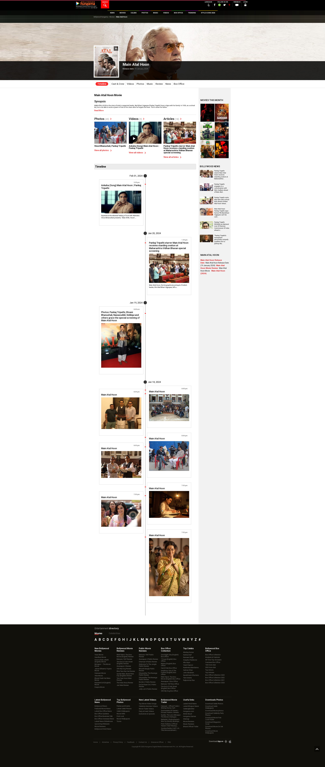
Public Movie (145, 649)
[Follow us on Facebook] (214, 5)
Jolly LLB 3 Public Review (148, 689)
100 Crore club (210, 665)
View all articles (171, 157)
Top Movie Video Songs (147, 704)
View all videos (136, 152)
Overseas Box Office (212, 662)
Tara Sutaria (187, 678)
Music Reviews (188, 724)
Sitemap (186, 719)
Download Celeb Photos (214, 704)
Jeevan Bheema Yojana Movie (103, 670)
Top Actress (209, 672)
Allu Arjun (186, 662)
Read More (99, 110)
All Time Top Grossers (213, 660)
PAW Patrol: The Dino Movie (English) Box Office (170, 678)
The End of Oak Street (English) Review (125, 663)
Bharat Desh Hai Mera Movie (102, 679)
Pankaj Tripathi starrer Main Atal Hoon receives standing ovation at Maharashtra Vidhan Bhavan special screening (179, 149)
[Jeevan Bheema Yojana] (207, 149)
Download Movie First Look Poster (213, 718)
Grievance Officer (157, 742)
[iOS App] (230, 741)
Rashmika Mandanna (191, 667)
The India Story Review (125, 683)
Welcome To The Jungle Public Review (147, 665)
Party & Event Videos (146, 711)
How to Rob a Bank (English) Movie (102, 661)
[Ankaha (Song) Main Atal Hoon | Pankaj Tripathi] (145, 134)
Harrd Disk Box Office (169, 668)
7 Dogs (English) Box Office (168, 660)
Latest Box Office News (103, 711)
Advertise (105, 742)
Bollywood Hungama (101, 17)
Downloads (214, 700)
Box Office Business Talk (104, 716)
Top (188, 648)
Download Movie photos (214, 711)
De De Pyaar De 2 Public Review (147, 685)
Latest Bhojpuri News (191, 706)
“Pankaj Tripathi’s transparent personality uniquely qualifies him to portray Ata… (221, 239)
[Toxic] (207, 113)
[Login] (245, 5)
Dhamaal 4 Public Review (148, 662)
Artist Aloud (187, 714)
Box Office (166, 649)
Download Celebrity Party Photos (214, 714)
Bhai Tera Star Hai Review (126, 671)
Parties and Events (123, 706)
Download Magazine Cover (213, 723)
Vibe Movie (99, 676)
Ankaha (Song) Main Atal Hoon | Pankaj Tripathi (144, 147)
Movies (112, 17)
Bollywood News (101, 706)
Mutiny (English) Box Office (168, 664)
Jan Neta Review (123, 685)
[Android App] (226, 741)
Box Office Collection (213, 655)
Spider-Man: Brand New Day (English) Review (125, 675)
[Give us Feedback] (236, 5)
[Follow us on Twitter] (224, 5)
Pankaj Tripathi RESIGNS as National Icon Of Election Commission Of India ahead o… (221, 226)
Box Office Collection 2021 (215, 680)
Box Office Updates (102, 714)
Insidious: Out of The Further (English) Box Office (168, 672)
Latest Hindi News (190, 704)
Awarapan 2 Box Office (169, 681)
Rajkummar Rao (189, 680)
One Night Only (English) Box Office (170, 656)
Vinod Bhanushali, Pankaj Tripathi (110, 146)
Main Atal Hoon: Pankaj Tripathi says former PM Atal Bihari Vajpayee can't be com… (221, 213)
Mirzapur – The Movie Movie (102, 665)
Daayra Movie (99, 687)
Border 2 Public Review (147, 682)
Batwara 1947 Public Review (146, 656)
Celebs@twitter (188, 709)
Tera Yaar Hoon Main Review (124, 679)
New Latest (147, 700)
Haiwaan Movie (100, 673)
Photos (101, 119)
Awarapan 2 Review (124, 666)
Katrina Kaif (187, 655)
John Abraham (188, 673)
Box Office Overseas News (104, 719)
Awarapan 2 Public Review (148, 659)
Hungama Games (189, 716)
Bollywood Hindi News (103, 729)
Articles (171, 119)
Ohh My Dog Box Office (169, 691)
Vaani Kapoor (188, 665)
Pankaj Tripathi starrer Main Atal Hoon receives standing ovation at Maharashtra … (221, 175)
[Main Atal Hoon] (169, 407)
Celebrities (114, 633)
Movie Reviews (100, 726)
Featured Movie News (102, 709)
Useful (188, 700)
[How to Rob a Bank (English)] (207, 131)
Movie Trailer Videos (146, 709)
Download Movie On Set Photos (214, 727)
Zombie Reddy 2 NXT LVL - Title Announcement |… (170, 729)
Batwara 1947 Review (124, 659)
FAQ (169, 742)
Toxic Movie (99, 655)
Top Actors (209, 670)
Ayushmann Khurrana (191, 675)
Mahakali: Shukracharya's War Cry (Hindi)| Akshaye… (170, 720)
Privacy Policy (118, 742)
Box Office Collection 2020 (215, 683)
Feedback (130, 742)
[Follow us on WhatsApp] (219, 5)
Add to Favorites (116, 48)
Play (134, 138)
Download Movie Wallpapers (211, 732)
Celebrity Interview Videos (148, 706)
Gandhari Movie (100, 657)
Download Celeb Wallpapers (211, 707)
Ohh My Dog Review (124, 669)
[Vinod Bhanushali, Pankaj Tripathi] (110, 134)
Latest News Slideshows (104, 721)
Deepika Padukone (190, 660)
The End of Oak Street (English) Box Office (169, 687)
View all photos (101, 150)
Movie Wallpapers (123, 719)
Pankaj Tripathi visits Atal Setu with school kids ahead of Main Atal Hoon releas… (221, 200)
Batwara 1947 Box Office (170, 684)
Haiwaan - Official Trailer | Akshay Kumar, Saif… (170, 707)
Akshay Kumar (188, 652)
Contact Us (143, 742)
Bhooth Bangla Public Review (147, 670)
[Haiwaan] (222, 149)
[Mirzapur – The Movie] (222, 131)
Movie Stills (121, 714)
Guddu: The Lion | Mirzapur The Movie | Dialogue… (171, 716)
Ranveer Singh (188, 657)
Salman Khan (188, 670)
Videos (135, 119)
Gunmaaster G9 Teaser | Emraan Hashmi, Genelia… (170, 711)
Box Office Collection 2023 (215, 675)
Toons (119, 721)
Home (95, 742)
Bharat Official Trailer (190, 726)
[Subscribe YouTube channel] (229, 5)
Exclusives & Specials (147, 714)
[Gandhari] (222, 113)
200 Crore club (210, 667)
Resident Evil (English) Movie (103, 684)
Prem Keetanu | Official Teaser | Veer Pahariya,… (169, 725)
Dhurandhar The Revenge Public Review (148, 674)
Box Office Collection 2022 (215, 678)
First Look (120, 716)
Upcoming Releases (102, 724)
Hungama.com (188, 711)
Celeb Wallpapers (123, 711)
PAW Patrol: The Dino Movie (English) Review (125, 656)
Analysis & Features (212, 657)
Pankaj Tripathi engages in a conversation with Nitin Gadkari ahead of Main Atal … (221, 188)
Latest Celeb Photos (124, 709)
